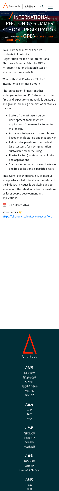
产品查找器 (29, 446)
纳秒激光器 (29, 437)
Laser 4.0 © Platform (29, 470)
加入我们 (29, 381)
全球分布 (29, 390)
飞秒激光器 (29, 433)
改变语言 (28, 6)
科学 (29, 418)
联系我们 (29, 395)
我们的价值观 (29, 377)
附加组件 (29, 442)
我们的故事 (29, 373)
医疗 (29, 414)
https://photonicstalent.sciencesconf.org (27, 216)
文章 (29, 484)
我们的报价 (29, 461)
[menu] (50, 6)
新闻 (29, 489)
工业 (29, 409)
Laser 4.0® (29, 465)
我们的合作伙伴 (29, 386)
